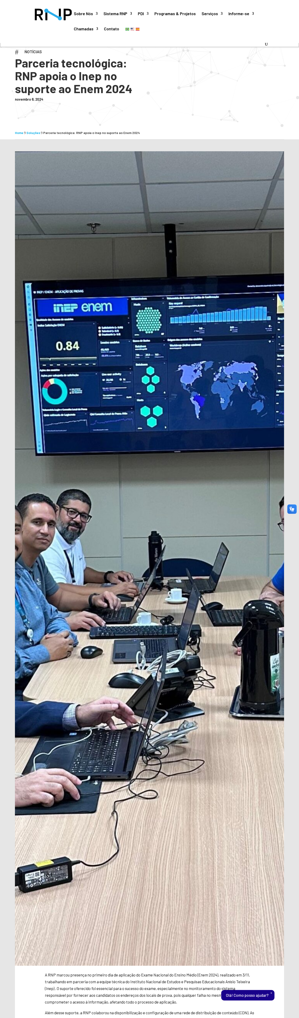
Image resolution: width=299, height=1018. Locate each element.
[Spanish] (138, 29)
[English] (133, 29)
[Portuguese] (127, 29)
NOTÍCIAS (33, 51)
